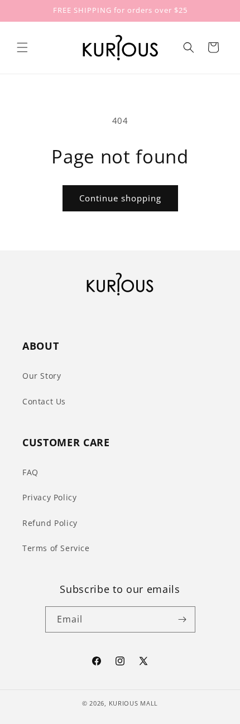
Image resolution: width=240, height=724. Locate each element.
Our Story (41, 375)
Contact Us (44, 401)
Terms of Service (56, 548)
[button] (22, 47)
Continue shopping (120, 198)
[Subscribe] (182, 619)
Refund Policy (50, 523)
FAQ (30, 472)
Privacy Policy (49, 497)
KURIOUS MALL (133, 703)
